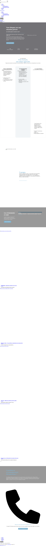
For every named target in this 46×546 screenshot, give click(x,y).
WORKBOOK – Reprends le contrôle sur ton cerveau (9, 285)
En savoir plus (20, 214)
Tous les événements (7, 221)
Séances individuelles (5, 13)
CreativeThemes (9, 544)
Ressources (2, 15)
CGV (5, 545)
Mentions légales (2, 545)
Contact (2, 540)
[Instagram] (1, 18)
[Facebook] (0, 18)
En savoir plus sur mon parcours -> (23, 180)
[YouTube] (2, 18)
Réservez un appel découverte (23, 528)
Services (2, 538)
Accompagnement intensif (6, 14)
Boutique (2, 16)
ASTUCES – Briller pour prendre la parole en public (8, 400)
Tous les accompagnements (23, 138)
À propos (2, 12)
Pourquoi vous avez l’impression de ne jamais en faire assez (9, 458)
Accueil (2, 11)
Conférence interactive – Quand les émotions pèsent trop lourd (29, 213)
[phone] (23, 523)
